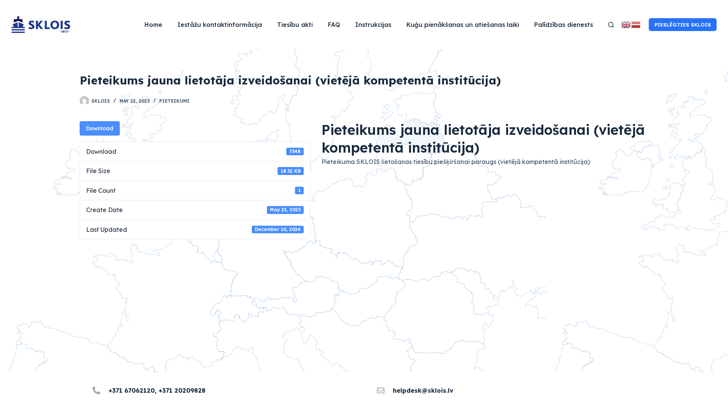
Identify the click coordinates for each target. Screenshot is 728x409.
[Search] (611, 25)
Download (99, 128)
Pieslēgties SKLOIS (682, 25)
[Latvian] (636, 24)
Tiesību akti (295, 24)
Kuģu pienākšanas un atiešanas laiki (462, 24)
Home (153, 24)
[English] (626, 24)
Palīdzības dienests (563, 24)
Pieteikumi (174, 101)
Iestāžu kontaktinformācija (219, 24)
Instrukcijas (373, 24)
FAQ (334, 24)
